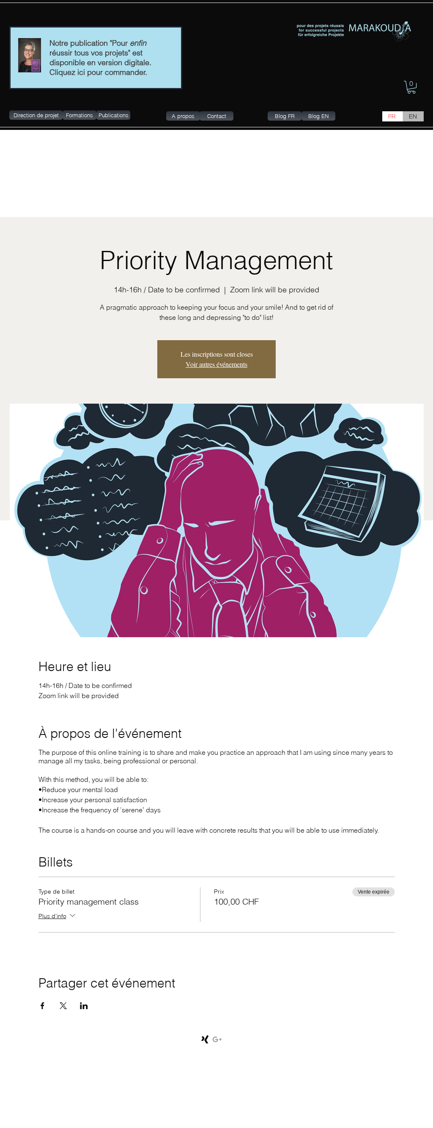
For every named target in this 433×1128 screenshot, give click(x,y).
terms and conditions (109, 1042)
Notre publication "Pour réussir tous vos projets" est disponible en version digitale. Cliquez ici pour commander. (100, 57)
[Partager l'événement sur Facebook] (42, 1005)
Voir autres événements (216, 364)
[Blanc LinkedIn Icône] (193, 1039)
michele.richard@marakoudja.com (335, 1041)
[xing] (205, 1039)
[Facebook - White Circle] (181, 1039)
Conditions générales (62, 1042)
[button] (411, 87)
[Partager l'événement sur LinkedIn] (84, 1005)
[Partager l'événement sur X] (63, 1005)
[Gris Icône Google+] (217, 1039)
